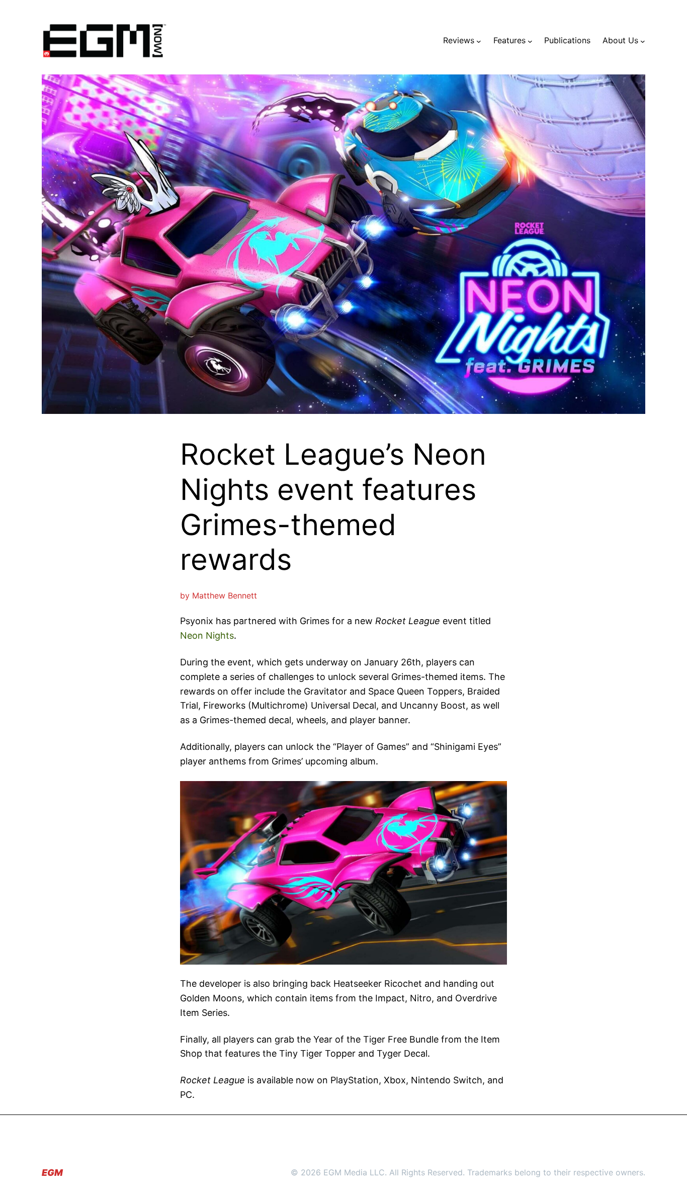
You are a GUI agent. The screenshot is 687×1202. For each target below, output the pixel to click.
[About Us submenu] (642, 40)
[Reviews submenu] (478, 40)
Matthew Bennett (224, 595)
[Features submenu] (530, 40)
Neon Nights (207, 635)
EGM (52, 1172)
